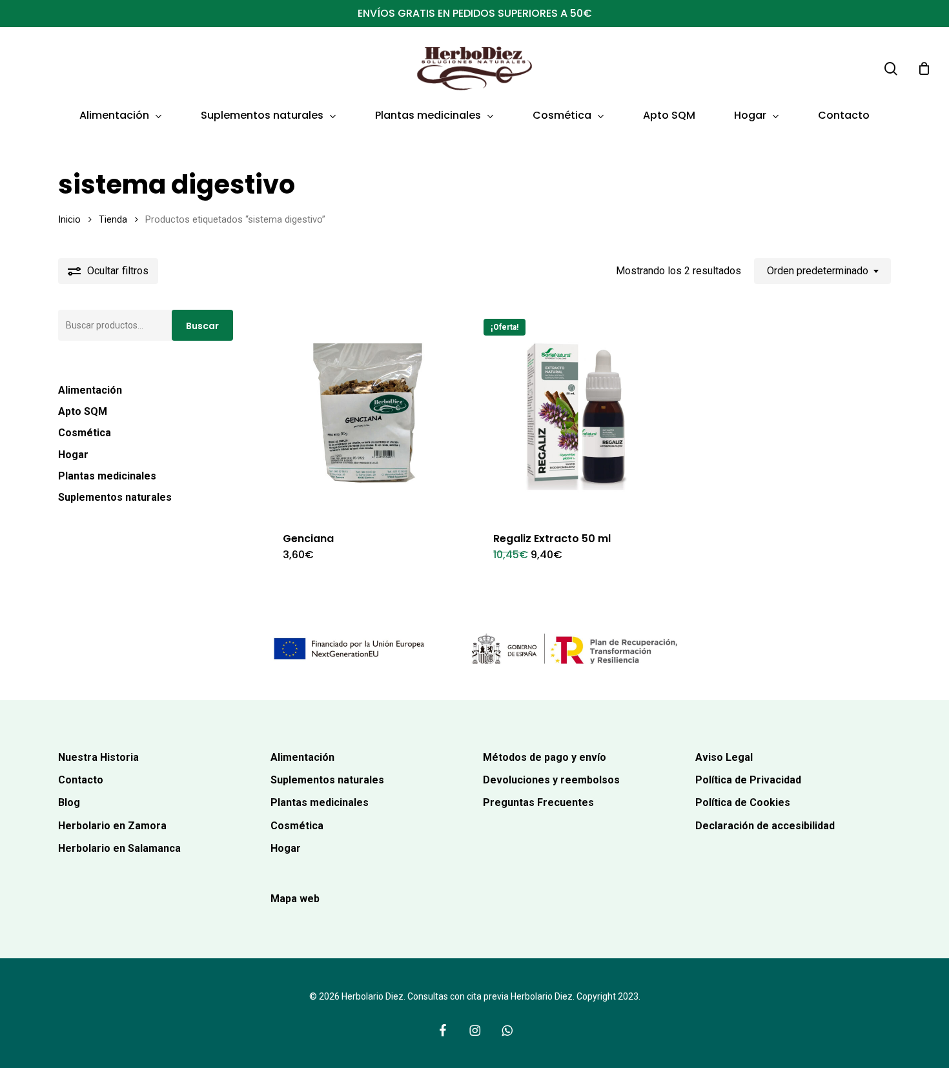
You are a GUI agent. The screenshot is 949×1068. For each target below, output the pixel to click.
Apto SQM (82, 411)
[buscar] (891, 69)
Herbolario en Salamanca (119, 848)
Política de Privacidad (748, 780)
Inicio (69, 219)
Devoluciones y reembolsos (551, 780)
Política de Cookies (742, 802)
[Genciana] (367, 413)
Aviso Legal (724, 757)
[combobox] (822, 270)
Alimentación (90, 390)
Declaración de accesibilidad (765, 826)
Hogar (73, 454)
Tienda (113, 219)
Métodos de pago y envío (544, 757)
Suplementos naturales (115, 497)
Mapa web (295, 898)
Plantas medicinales (107, 476)
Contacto (80, 780)
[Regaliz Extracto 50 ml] (578, 413)
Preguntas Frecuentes (538, 802)
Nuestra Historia (98, 757)
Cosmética (84, 433)
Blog (69, 802)
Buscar (202, 325)
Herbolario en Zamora (112, 826)
